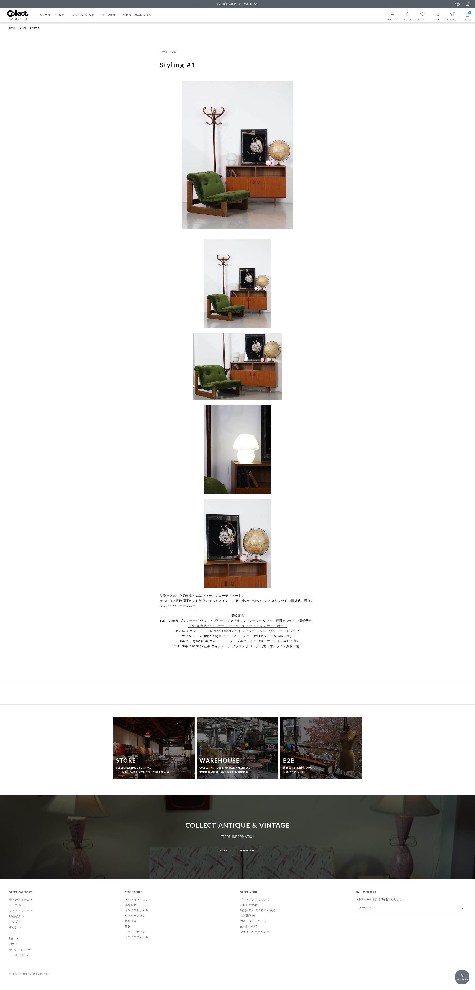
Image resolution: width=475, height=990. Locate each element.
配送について (249, 926)
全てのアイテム (19, 899)
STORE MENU (248, 892)
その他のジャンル (136, 937)
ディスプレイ (18, 949)
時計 (12, 938)
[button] (223, 850)
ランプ (13, 922)
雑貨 (12, 944)
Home (12, 28)
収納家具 (15, 916)
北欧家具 (131, 905)
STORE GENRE (133, 892)
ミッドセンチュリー (138, 899)
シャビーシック (135, 915)
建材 (128, 926)
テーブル (15, 905)
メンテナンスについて (254, 899)
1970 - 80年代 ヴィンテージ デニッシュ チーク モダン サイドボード (237, 626)
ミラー (13, 933)
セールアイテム (19, 955)
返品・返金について (253, 921)
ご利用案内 (247, 915)
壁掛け (13, 927)
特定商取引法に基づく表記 (257, 910)
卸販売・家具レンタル (137, 15)
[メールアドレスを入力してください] (462, 907)
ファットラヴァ (135, 931)
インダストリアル (136, 910)
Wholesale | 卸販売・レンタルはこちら (237, 3)
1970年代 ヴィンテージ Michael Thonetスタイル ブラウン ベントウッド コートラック (237, 631)
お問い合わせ (249, 905)
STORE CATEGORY (20, 892)
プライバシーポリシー (254, 931)
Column (22, 28)
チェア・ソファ (19, 910)
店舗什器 (131, 921)
